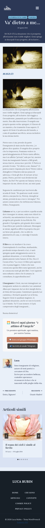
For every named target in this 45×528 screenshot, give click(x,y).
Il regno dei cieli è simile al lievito (20, 446)
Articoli (15, 498)
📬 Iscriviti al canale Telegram (22, 346)
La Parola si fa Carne (18, 17)
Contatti (31, 498)
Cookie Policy (23, 503)
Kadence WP (22, 522)
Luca (16, 360)
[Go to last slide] (6, 436)
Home (15, 492)
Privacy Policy (23, 509)
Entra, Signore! (9, 393)
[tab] (17, 459)
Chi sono (30, 492)
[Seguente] (38, 436)
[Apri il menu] (38, 8)
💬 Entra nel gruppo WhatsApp (22, 339)
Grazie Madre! (36, 393)
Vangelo (32, 17)
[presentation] (22, 427)
